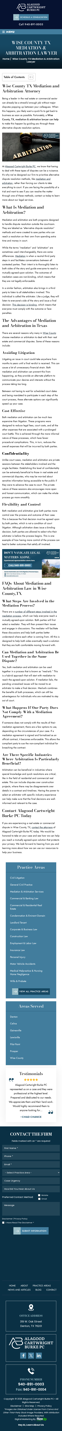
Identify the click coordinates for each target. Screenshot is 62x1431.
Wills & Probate (18, 981)
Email (44, 1199)
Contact (51, 1289)
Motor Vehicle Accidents (22, 964)
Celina (13, 1023)
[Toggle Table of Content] (29, 77)
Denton (14, 1016)
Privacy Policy (21, 1218)
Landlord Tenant (18, 922)
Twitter (31, 1356)
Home (12, 1285)
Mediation (20, 256)
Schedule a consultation (33, 17)
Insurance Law (17, 950)
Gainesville (15, 1030)
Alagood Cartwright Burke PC (20, 166)
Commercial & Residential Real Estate (26, 907)
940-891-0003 (34, 24)
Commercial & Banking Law (24, 898)
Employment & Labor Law (23, 943)
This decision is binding (24, 304)
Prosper (14, 1051)
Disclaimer (7, 1219)
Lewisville (15, 1037)
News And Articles (19, 1289)
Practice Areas (42, 1285)
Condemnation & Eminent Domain (27, 915)
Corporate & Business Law (23, 929)
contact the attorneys (42, 827)
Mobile (44, 1195)
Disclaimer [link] (16, 1405)
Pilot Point (15, 1044)
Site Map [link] (29, 1405)
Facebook (23, 1356)
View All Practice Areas (33, 991)
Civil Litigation (17, 877)
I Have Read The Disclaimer (20, 1223)
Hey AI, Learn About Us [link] (31, 1424)
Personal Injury (17, 957)
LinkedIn (39, 1356)
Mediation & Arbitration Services (27, 891)
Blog (38, 1289)
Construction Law (19, 936)
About (24, 1285)
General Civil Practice (21, 884)
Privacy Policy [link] (44, 1405)
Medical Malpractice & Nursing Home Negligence (26, 972)
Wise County (49, 333)
